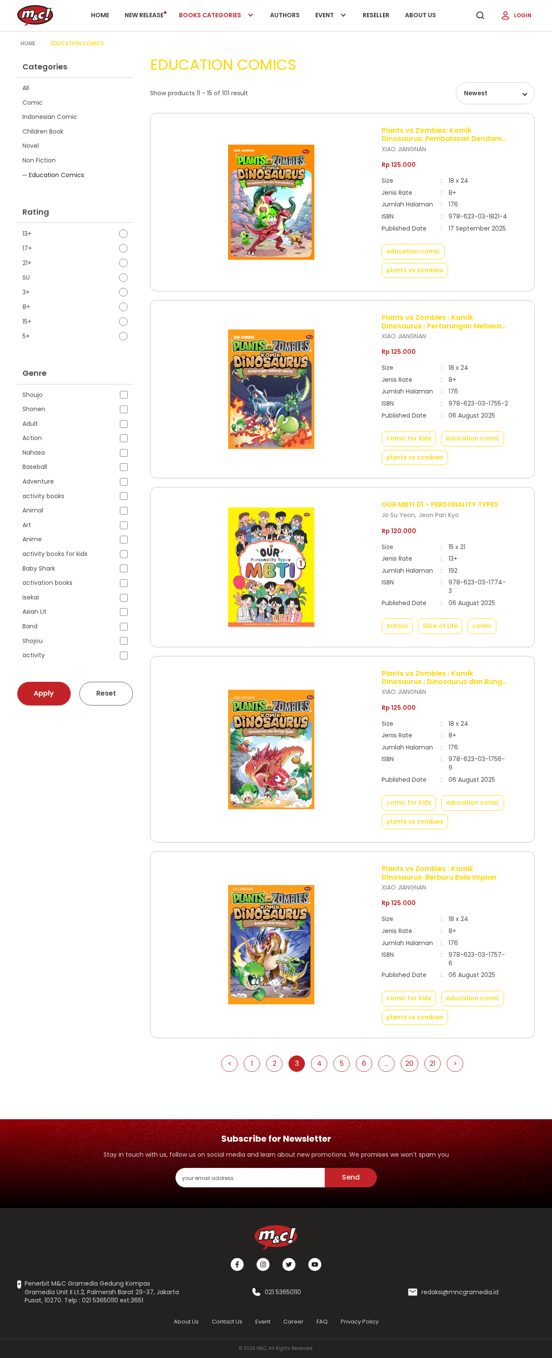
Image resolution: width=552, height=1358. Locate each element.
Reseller (376, 15)
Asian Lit (34, 612)
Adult (30, 424)
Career (293, 1321)
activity (33, 655)
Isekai (30, 597)
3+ (26, 292)
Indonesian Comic (49, 116)
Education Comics (77, 43)
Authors (285, 15)
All (25, 88)
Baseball (34, 467)
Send (351, 1177)
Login (522, 15)
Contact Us (227, 1321)
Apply (44, 693)
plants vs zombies (414, 270)
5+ (26, 336)
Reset (106, 693)
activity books (43, 496)
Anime (32, 539)
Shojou (32, 641)
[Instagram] (263, 1264)
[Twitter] (288, 1264)
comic (482, 625)
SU (26, 278)
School (397, 625)
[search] (480, 15)
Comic (32, 102)
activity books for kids (55, 554)
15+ (26, 322)
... (387, 1063)
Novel (30, 145)
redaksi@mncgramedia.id (460, 1292)
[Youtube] (314, 1264)
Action (32, 438)
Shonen (33, 409)
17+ (27, 248)
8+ (26, 307)
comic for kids (408, 438)
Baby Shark (38, 569)
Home (100, 15)
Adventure (38, 482)
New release (144, 15)
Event (333, 21)
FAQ (322, 1321)
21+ (26, 263)
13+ (26, 234)
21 (433, 1063)
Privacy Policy (360, 1321)
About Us (420, 15)
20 (409, 1063)
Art (26, 525)
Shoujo (32, 395)
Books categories (210, 21)
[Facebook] (237, 1264)
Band (30, 626)
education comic (413, 251)
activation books (47, 583)
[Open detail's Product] (271, 202)
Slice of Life (440, 625)
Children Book (42, 131)
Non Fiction (39, 160)
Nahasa (33, 453)
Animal (32, 510)
